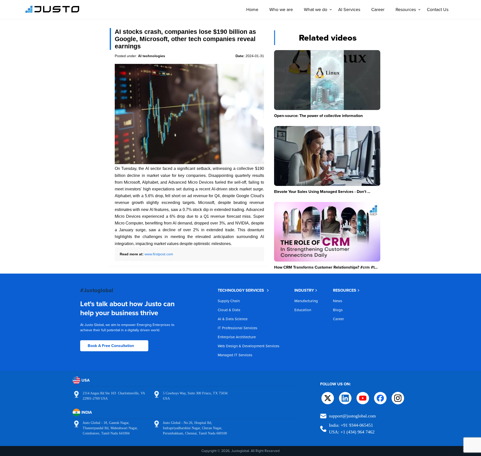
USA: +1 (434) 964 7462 (352, 431)
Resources (406, 9)
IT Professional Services (237, 327)
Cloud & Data (229, 309)
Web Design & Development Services (248, 346)
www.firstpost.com (159, 254)
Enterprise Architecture (237, 336)
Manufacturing (306, 300)
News (337, 300)
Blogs (338, 309)
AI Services (349, 9)
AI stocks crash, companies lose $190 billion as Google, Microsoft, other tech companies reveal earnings (185, 39)
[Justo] (52, 12)
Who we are (281, 9)
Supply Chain (229, 300)
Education (302, 309)
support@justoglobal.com (352, 415)
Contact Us (437, 9)
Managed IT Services (235, 355)
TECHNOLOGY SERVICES (241, 290)
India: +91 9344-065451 (351, 425)
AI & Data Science (233, 318)
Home (252, 9)
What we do (315, 9)
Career (378, 9)
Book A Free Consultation (111, 346)
